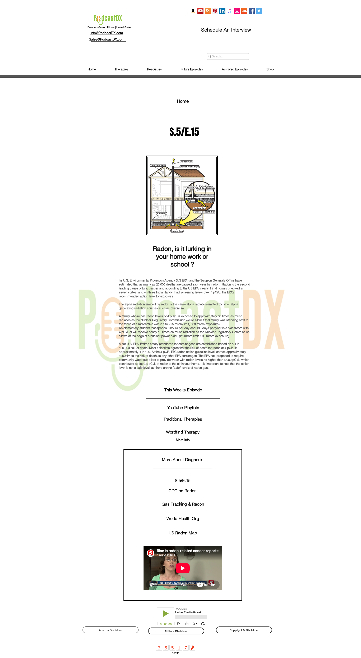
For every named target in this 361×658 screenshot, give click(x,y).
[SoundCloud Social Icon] (244, 11)
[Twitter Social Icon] (259, 11)
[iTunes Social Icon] (230, 11)
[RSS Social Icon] (208, 11)
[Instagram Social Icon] (237, 11)
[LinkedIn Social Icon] (222, 11)
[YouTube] (200, 11)
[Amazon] (193, 11)
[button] (183, 432)
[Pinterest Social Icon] (215, 11)
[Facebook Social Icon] (252, 11)
